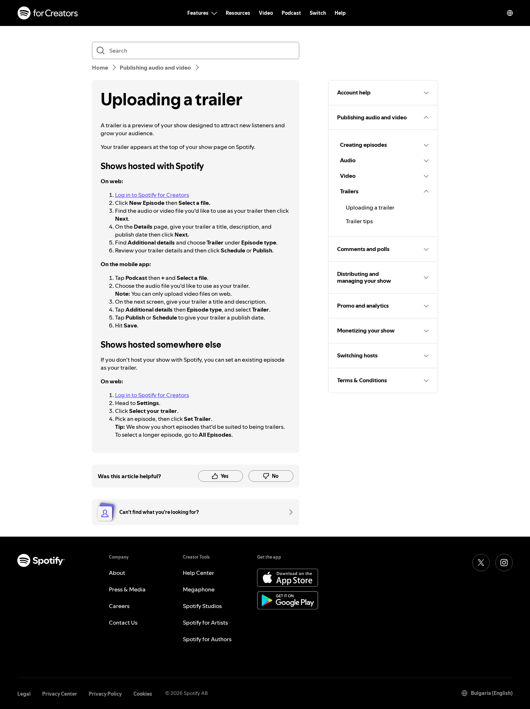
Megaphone (199, 589)
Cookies (142, 693)
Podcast (291, 13)
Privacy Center (59, 693)
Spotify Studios (202, 606)
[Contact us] (288, 512)
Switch (318, 13)
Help (340, 13)
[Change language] (510, 13)
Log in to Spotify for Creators (152, 195)
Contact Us (123, 622)
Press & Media (127, 589)
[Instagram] (504, 562)
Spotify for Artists (205, 622)
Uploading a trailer (370, 207)
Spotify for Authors (207, 639)
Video (266, 13)
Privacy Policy (105, 693)
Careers (119, 606)
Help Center (198, 573)
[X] (481, 562)
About (117, 573)
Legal (24, 693)
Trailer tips (359, 221)
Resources (238, 13)
